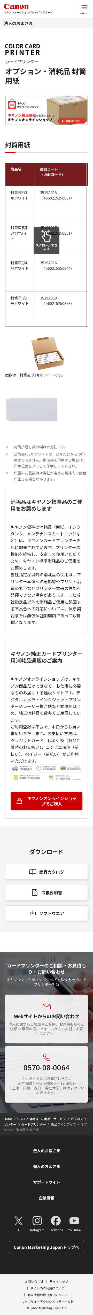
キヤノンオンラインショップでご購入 (51, 801)
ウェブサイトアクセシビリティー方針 (47, 1301)
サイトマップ (59, 1281)
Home (8, 1119)
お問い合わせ (34, 1281)
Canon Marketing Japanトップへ (46, 1247)
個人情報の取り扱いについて (47, 1295)
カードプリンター (33, 1124)
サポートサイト (46, 1182)
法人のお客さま (18, 23)
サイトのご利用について (47, 1288)
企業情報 (46, 1198)
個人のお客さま (46, 1166)
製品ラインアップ (63, 1124)
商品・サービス (55, 1119)
